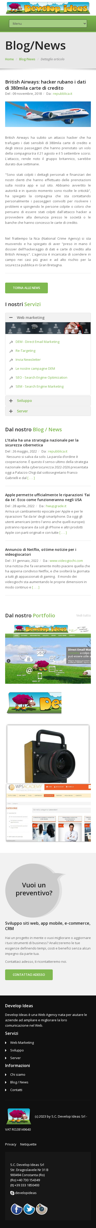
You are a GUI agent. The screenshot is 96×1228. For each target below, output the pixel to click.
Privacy (10, 1144)
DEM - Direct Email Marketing (37, 341)
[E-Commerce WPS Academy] (48, 812)
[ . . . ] (31, 478)
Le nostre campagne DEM (35, 368)
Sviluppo (24, 400)
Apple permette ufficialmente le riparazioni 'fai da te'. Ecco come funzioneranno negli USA (47, 497)
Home (9, 59)
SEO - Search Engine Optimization (41, 377)
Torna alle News (26, 288)
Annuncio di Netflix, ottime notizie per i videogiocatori (40, 552)
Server (22, 411)
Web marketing (31, 317)
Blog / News (19, 1082)
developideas (26, 1192)
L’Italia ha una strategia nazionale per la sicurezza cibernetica (42, 442)
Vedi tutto (83, 615)
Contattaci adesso (29, 974)
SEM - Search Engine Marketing (39, 386)
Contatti (16, 1089)
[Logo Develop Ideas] (33, 703)
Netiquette (28, 1144)
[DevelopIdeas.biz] (48, 653)
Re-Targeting (25, 350)
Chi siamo (17, 1074)
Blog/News (27, 59)
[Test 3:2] (48, 752)
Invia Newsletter (28, 359)
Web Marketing (22, 1042)
